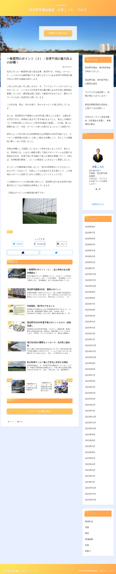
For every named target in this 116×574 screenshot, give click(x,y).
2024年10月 (90, 357)
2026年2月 (90, 262)
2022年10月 (90, 500)
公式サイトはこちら (58, 33)
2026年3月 (90, 256)
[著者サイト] (23, 252)
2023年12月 (90, 416)
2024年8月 (90, 369)
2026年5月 (90, 244)
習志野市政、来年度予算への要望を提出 (97, 82)
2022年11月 (90, 494)
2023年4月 (90, 464)
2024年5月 (90, 387)
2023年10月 (90, 428)
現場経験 (89, 539)
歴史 (87, 533)
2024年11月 (90, 351)
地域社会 (89, 521)
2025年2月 (90, 333)
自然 (87, 545)
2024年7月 (90, 375)
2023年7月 (90, 446)
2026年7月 (90, 232)
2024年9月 (90, 363)
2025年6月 (90, 310)
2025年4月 (90, 321)
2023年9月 (90, 434)
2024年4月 (90, 393)
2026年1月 (90, 268)
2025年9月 (90, 292)
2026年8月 (90, 226)
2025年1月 (90, 339)
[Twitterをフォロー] (56, 252)
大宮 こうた (98, 166)
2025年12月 (90, 274)
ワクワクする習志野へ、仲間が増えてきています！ (97, 94)
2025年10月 (90, 286)
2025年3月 (90, 327)
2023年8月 (90, 440)
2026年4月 (90, 250)
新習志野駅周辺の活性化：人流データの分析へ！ (97, 106)
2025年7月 (90, 304)
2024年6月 (90, 381)
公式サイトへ (98, 204)
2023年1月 (90, 482)
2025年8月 (90, 298)
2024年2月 (90, 405)
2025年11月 (90, 280)
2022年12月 (90, 488)
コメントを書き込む (39, 411)
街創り (88, 551)
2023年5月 (90, 458)
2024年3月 (90, 399)
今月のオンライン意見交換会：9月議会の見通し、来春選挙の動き (98, 120)
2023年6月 (90, 452)
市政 (10, 232)
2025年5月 (90, 316)
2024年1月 (90, 410)
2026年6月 (90, 238)
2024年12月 (90, 345)
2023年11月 (90, 422)
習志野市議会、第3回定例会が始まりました (98, 69)
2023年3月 (90, 470)
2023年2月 (90, 476)
